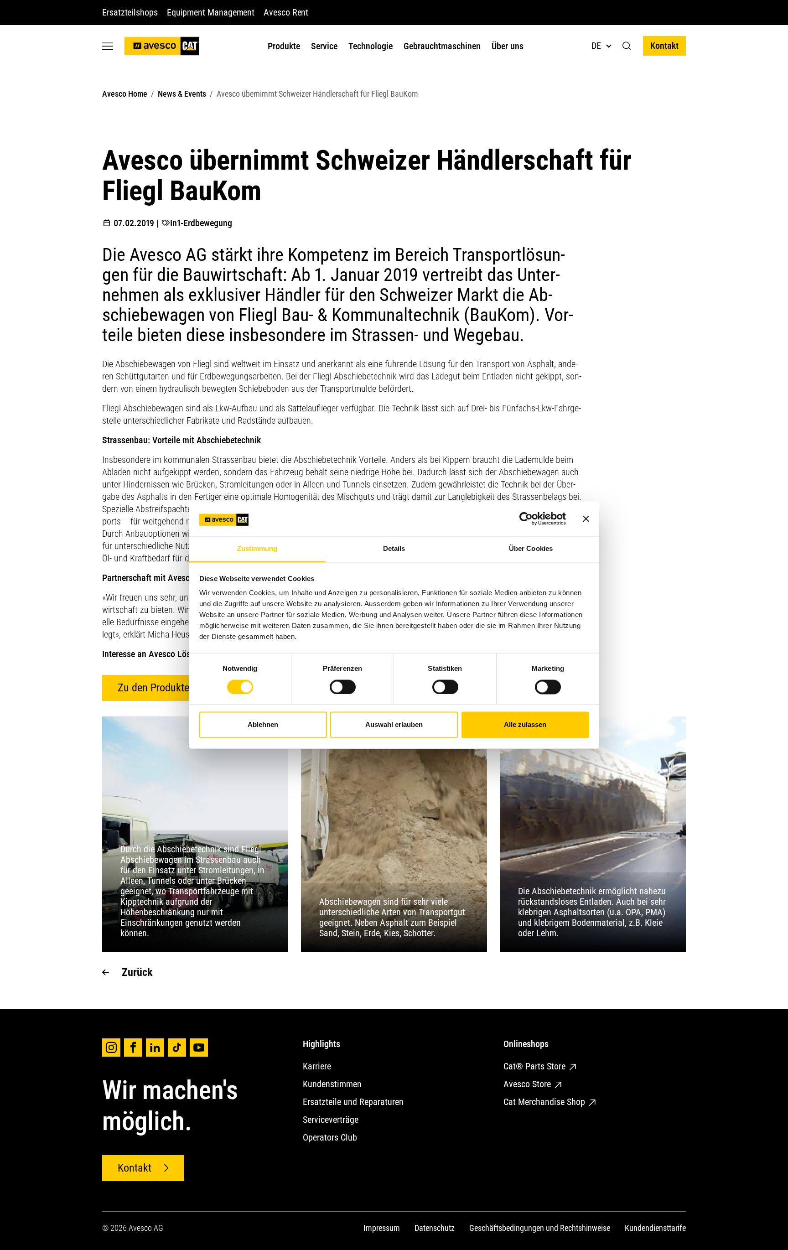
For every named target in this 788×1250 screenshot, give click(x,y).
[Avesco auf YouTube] (199, 1047)
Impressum (381, 1228)
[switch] (343, 686)
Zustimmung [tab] (257, 549)
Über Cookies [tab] (531, 549)
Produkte (284, 46)
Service (324, 46)
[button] (627, 46)
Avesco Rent (286, 12)
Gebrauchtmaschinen (442, 46)
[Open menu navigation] (107, 46)
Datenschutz (435, 1228)
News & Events (182, 94)
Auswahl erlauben (394, 725)
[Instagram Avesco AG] (111, 1047)
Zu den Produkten (156, 687)
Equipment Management (210, 12)
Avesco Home (124, 94)
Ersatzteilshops (130, 12)
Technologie (370, 46)
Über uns (508, 46)
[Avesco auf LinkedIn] (155, 1047)
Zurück (137, 972)
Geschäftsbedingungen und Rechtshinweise (539, 1228)
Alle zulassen (525, 725)
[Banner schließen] (586, 518)
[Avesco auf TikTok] (177, 1047)
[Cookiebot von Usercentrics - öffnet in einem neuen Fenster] (526, 518)
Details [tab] (394, 549)
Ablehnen (263, 725)
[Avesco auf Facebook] (133, 1047)
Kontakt (664, 45)
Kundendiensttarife (655, 1228)
